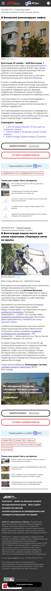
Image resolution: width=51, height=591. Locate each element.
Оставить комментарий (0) (25, 155)
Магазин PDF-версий (12, 508)
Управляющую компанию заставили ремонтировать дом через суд (24, 192)
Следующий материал (24, 584)
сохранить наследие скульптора (17, 317)
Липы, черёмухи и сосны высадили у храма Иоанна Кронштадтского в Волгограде (27, 475)
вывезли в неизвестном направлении (21, 332)
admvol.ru (11, 59)
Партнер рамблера (22, 579)
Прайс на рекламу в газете (27, 501)
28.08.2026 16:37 (7, 228)
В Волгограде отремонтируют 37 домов (25, 137)
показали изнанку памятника (15, 367)
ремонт (43, 66)
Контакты (7, 501)
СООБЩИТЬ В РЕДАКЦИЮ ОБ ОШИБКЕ (19, 515)
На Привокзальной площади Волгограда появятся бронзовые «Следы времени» (26, 483)
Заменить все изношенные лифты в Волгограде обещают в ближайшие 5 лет (29, 215)
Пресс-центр (34, 505)
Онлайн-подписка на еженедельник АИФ (23, 511)
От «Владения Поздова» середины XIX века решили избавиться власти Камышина (22, 389)
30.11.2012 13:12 (7, 10)
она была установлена (12, 312)
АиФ (18, 277)
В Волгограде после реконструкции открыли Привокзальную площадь (28, 460)
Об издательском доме (14, 505)
